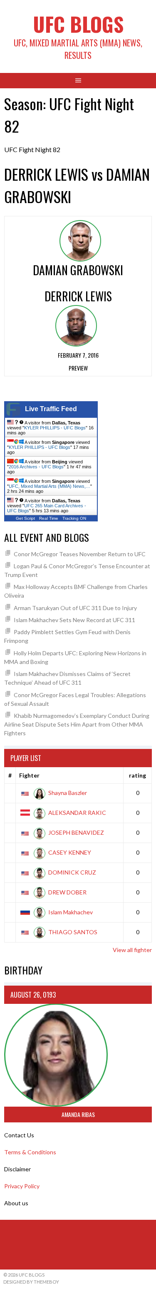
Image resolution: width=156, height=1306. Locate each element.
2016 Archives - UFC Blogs (36, 466)
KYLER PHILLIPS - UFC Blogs (55, 427)
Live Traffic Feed (51, 408)
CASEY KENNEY (69, 852)
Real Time (48, 518)
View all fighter (132, 949)
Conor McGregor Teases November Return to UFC (80, 553)
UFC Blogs (78, 24)
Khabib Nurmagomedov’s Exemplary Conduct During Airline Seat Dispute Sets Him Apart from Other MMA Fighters (76, 724)
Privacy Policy (22, 1186)
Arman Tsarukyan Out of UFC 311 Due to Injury (75, 607)
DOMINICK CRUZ (72, 872)
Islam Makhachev (70, 912)
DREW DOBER (67, 892)
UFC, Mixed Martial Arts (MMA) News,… (49, 486)
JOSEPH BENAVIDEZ (76, 832)
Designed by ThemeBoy (31, 1281)
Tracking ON (74, 518)
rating (137, 775)
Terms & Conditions (30, 1152)
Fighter (29, 775)
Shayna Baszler (67, 792)
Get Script (25, 518)
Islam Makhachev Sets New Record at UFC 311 (74, 619)
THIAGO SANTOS (72, 931)
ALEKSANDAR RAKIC (77, 812)
